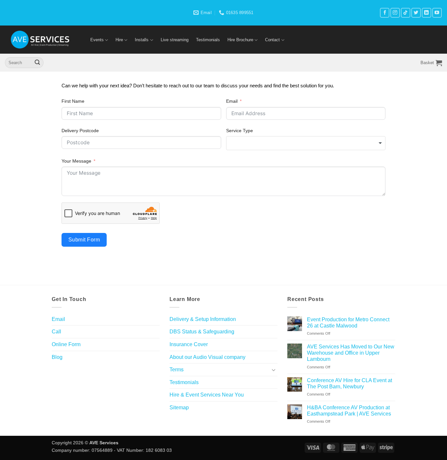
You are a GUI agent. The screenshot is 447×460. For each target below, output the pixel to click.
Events (97, 39)
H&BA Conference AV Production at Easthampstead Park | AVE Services (349, 410)
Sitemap (179, 407)
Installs (142, 39)
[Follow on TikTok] (405, 12)
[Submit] (37, 62)
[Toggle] (273, 370)
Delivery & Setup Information (203, 319)
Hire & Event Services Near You (207, 395)
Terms (177, 369)
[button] (431, 63)
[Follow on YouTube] (437, 12)
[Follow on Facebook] (384, 12)
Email (232, 101)
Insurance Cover (189, 344)
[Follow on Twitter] (416, 12)
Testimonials (208, 39)
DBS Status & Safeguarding (202, 331)
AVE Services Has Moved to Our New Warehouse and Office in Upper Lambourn (350, 353)
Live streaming (174, 39)
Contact (272, 39)
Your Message (76, 161)
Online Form (66, 344)
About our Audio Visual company (207, 357)
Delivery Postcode (80, 130)
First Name (73, 101)
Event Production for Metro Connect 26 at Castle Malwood (348, 322)
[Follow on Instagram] (395, 12)
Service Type (239, 130)
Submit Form (84, 239)
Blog (57, 357)
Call (56, 331)
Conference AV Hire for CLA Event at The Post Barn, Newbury (349, 383)
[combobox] (306, 143)
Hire (119, 39)
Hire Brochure (240, 39)
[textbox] (306, 143)
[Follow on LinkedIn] (426, 12)
